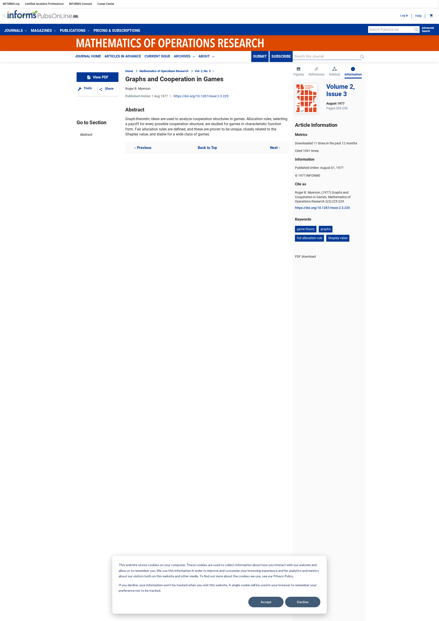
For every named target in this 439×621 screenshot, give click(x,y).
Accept (266, 602)
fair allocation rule (309, 238)
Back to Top (207, 148)
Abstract (86, 134)
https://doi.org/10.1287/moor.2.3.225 (201, 96)
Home (129, 71)
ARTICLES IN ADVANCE (122, 56)
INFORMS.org (11, 3)
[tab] (299, 72)
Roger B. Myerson (137, 88)
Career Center (105, 3)
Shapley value (338, 238)
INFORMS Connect (80, 3)
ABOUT (204, 56)
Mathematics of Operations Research (163, 71)
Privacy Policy (283, 576)
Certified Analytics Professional (44, 3)
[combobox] (390, 29)
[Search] (416, 29)
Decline (302, 602)
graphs (326, 229)
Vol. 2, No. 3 (203, 71)
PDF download (305, 256)
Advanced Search (428, 29)
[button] (15, 30)
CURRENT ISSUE (157, 56)
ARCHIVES (182, 56)
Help (418, 16)
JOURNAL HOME (88, 56)
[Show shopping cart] (430, 16)
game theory (306, 229)
